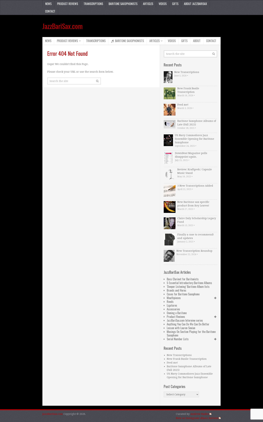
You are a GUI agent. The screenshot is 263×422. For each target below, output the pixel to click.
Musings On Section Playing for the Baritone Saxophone (191, 333)
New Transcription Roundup (194, 250)
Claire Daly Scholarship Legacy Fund (196, 220)
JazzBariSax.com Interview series (185, 320)
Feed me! (182, 104)
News (48, 4)
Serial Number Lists (178, 339)
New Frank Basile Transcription (188, 90)
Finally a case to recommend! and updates (195, 236)
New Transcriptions (186, 72)
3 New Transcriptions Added (195, 185)
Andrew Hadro (199, 414)
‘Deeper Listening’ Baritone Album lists (188, 286)
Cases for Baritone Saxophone (183, 294)
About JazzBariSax (195, 4)
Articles (148, 4)
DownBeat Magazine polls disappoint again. (191, 155)
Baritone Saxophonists (123, 4)
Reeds (170, 301)
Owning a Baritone (177, 313)
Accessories (173, 309)
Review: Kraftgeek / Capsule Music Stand (194, 171)
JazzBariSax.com (62, 26)
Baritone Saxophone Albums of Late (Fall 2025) (196, 122)
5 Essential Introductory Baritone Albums (189, 283)
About (197, 41)
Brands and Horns (176, 290)
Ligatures (172, 305)
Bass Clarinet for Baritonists (183, 279)
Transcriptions (93, 4)
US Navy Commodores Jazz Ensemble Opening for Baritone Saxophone (194, 139)
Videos (163, 4)
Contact (50, 11)
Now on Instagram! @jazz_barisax (197, 418)
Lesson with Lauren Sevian (181, 328)
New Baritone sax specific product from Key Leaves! (193, 204)
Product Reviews (67, 4)
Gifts (175, 4)
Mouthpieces (174, 298)
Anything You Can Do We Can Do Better (188, 324)
